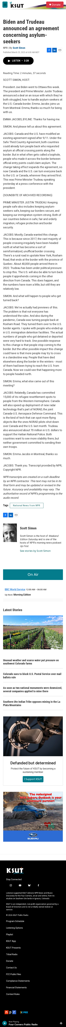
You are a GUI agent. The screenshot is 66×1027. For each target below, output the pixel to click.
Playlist (9, 934)
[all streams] (62, 1023)
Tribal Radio (11, 954)
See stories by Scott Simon (35, 551)
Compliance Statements (18, 981)
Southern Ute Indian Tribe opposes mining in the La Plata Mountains (31, 703)
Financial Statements (16, 987)
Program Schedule (15, 921)
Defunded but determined (33, 763)
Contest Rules (13, 994)
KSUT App (11, 941)
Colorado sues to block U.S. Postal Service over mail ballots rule (32, 675)
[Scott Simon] (10, 533)
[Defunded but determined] (33, 736)
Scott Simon (19, 47)
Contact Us (11, 968)
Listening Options (14, 928)
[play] (5, 1023)
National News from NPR (26, 505)
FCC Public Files (13, 974)
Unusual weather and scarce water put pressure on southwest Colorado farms (31, 662)
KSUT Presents (13, 948)
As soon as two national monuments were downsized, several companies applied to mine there (32, 689)
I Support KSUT (33, 779)
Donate (56, 4)
